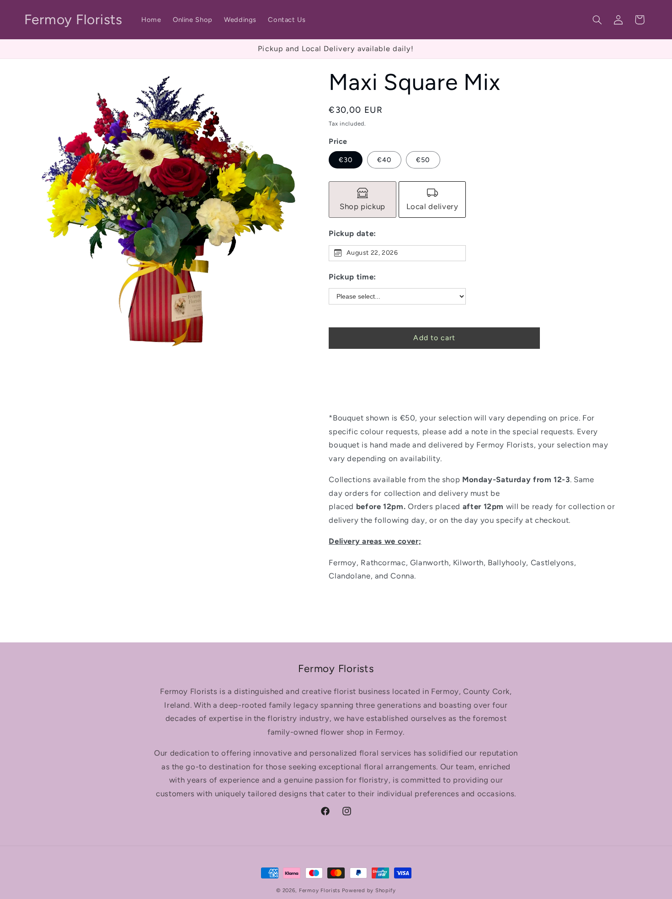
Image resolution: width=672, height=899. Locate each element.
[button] (597, 19)
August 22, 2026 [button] (372, 253)
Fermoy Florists (319, 890)
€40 (384, 159)
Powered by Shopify (369, 890)
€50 (423, 159)
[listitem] (362, 199)
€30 (345, 159)
